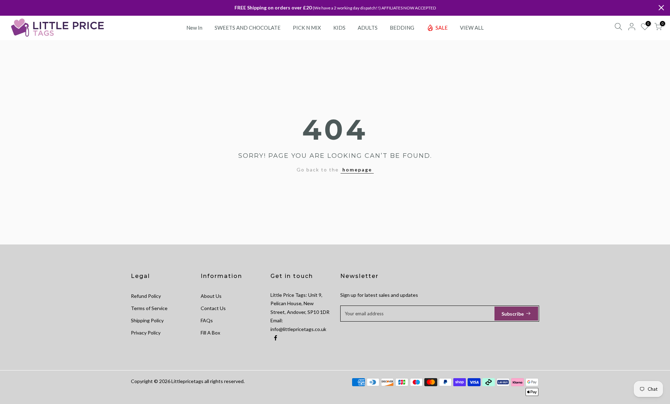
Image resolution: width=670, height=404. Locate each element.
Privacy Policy (146, 333)
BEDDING (402, 27)
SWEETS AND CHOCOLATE (248, 27)
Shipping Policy (147, 320)
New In (194, 27)
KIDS (339, 27)
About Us (211, 296)
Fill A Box (210, 333)
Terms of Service (149, 308)
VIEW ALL (472, 27)
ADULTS (368, 27)
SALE (442, 27)
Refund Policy (146, 296)
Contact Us (213, 308)
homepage (357, 169)
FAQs (207, 320)
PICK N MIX (307, 27)
